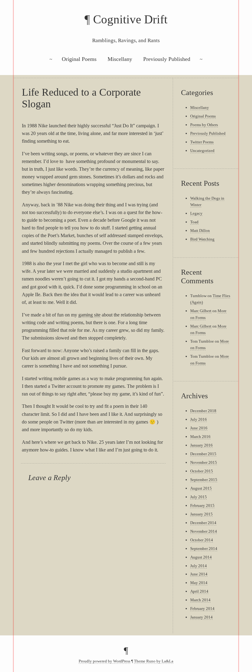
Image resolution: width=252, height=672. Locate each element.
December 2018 (203, 410)
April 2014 (199, 591)
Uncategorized (202, 150)
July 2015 (198, 497)
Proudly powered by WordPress (104, 661)
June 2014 (198, 574)
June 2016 (198, 428)
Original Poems (79, 59)
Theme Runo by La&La (153, 661)
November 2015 (203, 462)
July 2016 (198, 419)
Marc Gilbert (200, 310)
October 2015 (201, 471)
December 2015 (203, 453)
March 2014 (200, 600)
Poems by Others (204, 124)
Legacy (196, 213)
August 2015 (201, 488)
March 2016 (200, 436)
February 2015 (202, 505)
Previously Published (166, 59)
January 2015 (201, 514)
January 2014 (201, 617)
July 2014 (198, 565)
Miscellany (120, 59)
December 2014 (203, 522)
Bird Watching (202, 239)
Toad (194, 222)
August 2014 (201, 557)
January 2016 (201, 445)
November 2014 (203, 531)
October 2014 (201, 540)
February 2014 (202, 608)
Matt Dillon (200, 230)
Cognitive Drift (130, 19)
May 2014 (198, 582)
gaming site (89, 314)
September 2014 (203, 548)
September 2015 (203, 479)
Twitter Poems (202, 142)
